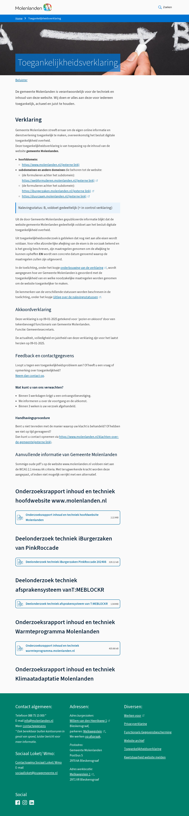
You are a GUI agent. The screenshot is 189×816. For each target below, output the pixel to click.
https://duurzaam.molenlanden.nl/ (55, 196)
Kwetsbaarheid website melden (145, 757)
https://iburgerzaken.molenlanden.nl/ (57, 191)
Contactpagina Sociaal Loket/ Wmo (38, 762)
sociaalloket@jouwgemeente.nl (36, 773)
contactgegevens (34, 726)
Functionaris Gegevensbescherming (148, 732)
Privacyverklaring (135, 724)
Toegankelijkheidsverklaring (142, 749)
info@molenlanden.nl (38, 720)
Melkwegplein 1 (81, 774)
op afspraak (92, 736)
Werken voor (133, 715)
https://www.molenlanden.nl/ (50, 165)
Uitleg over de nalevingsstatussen (76, 297)
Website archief (134, 740)
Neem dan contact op (29, 375)
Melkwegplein (93, 731)
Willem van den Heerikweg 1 (89, 720)
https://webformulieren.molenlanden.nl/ (59, 180)
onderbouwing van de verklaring (82, 268)
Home (18, 18)
